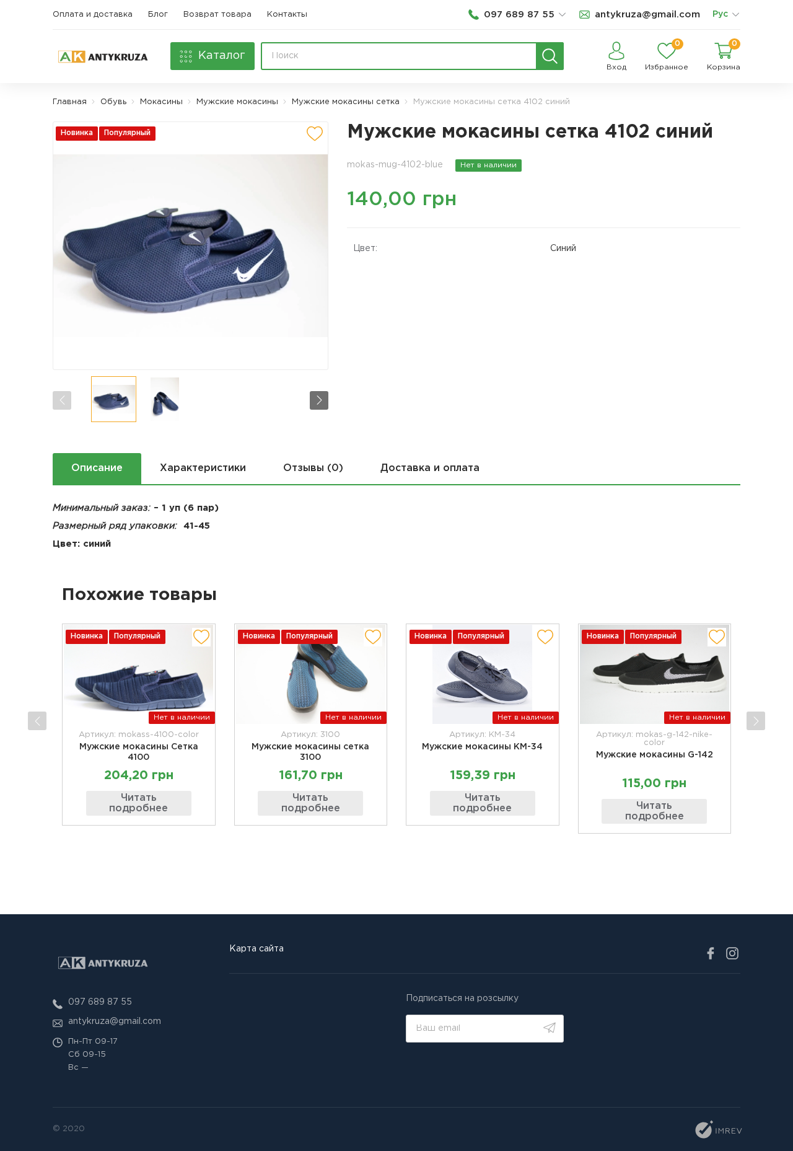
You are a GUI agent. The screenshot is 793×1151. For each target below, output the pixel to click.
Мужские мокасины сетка (346, 102)
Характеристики (203, 468)
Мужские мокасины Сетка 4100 (138, 752)
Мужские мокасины (237, 102)
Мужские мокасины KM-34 (482, 747)
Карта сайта (256, 949)
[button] (319, 400)
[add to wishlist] (314, 134)
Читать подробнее (138, 803)
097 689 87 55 (100, 1002)
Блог (158, 14)
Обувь (113, 102)
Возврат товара (217, 14)
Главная (70, 102)
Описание (97, 468)
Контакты (287, 14)
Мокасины (161, 102)
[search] (550, 56)
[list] (735, 15)
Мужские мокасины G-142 (654, 755)
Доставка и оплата (430, 468)
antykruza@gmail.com (114, 1021)
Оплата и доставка (93, 14)
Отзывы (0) (313, 468)
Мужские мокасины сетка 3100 (310, 752)
